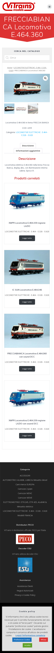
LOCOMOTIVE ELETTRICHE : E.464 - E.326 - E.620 (27, 231)
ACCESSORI (25, 475)
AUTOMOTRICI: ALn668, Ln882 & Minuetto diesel (25, 480)
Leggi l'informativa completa (30, 635)
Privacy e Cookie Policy (25, 595)
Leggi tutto (27, 238)
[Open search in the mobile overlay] (27, 57)
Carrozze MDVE (25, 497)
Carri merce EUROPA (25, 484)
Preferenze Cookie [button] (22, 639)
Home (9, 67)
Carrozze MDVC (25, 493)
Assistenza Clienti (25, 586)
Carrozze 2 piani (25, 489)
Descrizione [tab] (28, 145)
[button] (45, 78)
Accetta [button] (27, 645)
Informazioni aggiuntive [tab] (28, 150)
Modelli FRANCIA (25, 515)
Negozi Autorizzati (25, 590)
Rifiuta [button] (43, 639)
